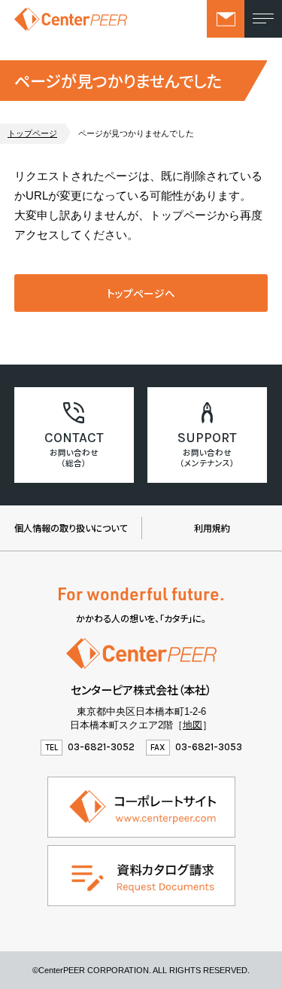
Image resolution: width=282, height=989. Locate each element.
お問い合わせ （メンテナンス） (207, 458)
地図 (192, 725)
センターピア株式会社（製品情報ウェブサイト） (70, 19)
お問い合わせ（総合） (74, 458)
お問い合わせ (225, 19)
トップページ (32, 133)
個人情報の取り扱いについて (70, 528)
